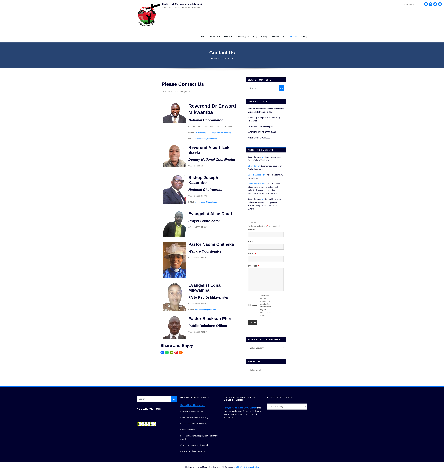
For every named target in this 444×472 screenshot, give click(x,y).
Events (227, 36)
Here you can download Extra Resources (240, 408)
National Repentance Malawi (182, 4)
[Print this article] (171, 352)
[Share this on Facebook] (162, 352)
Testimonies (276, 36)
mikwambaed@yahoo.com (206, 139)
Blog (255, 36)
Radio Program (242, 36)
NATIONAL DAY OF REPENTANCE (262, 132)
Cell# (251, 241)
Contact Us (292, 36)
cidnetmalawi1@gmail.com (206, 202)
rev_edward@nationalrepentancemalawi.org (213, 132)
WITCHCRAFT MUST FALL (259, 138)
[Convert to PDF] (176, 352)
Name (252, 229)
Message (253, 266)
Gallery (264, 36)
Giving (304, 36)
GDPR (255, 305)
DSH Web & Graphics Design (247, 467)
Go (281, 88)
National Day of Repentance (192, 405)
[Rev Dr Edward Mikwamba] (430, 4)
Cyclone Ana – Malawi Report (260, 126)
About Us (214, 36)
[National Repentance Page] (426, 4)
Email (252, 253)
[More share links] (181, 352)
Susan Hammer (254, 157)
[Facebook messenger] (435, 4)
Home (203, 36)
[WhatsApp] (167, 352)
